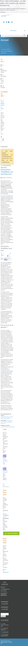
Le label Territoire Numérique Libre (5, 625)
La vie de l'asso (4, 47)
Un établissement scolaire (2, 71)
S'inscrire (3, 616)
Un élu (2, 66)
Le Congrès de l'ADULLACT (4, 629)
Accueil (2, 43)
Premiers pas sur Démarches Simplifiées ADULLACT (6, 422)
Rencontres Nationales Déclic (5, 472)
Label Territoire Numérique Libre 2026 (5, 461)
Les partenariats (5, 632)
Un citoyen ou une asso (2, 81)
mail (11, 409)
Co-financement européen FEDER (4, 635)
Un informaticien (2, 75)
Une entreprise (2, 86)
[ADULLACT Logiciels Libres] (7, 15)
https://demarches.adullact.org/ (8, 426)
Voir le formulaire (11, 533)
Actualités (3, 45)
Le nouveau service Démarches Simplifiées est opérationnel (7, 169)
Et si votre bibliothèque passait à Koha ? (4, 105)
